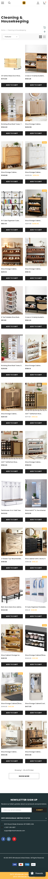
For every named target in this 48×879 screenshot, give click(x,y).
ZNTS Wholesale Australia (24, 876)
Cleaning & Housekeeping (17, 30)
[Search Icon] (9, 3)
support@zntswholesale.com (14, 831)
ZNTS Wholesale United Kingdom (24, 874)
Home (3, 30)
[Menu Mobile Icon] (2, 3)
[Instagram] (9, 839)
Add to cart (12, 85)
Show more (24, 776)
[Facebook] (3, 839)
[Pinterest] (14, 839)
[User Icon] (38, 3)
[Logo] (24, 2)
